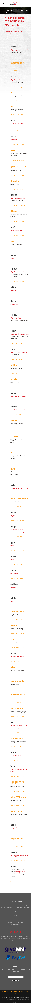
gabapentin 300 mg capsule (17, 782)
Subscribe (15, 980)
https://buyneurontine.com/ (19, 352)
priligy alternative (16, 230)
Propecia (13, 150)
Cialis (12, 92)
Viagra (12, 106)
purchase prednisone (17, 656)
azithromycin (14, 304)
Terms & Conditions (16, 991)
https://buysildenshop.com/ (19, 80)
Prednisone (14, 365)
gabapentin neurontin (17, 738)
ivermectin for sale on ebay (19, 488)
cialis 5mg (14, 420)
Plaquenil (13, 290)
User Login (5, 991)
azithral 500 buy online (18, 797)
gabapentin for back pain (18, 396)
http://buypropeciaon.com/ (19, 50)
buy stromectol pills (17, 62)
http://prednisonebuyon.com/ (19, 334)
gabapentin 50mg (16, 755)
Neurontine (14, 379)
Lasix (12, 241)
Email (15, 975)
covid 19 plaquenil (16, 708)
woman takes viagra (17, 611)
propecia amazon (16, 810)
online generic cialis (17, 680)
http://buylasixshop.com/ (18, 198)
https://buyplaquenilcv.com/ (19, 272)
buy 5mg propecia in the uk (19, 856)
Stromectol (13, 140)
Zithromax (13, 211)
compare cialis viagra (17, 838)
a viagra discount (15, 828)
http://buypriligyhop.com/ (18, 318)
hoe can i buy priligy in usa (18, 166)
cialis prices (14, 573)
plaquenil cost (15, 181)
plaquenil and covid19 (17, 694)
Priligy (12, 559)
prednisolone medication (18, 410)
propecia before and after (19, 498)
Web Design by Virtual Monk (15, 1002)
